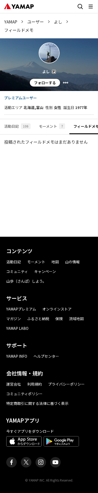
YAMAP (10, 22)
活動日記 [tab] (16, 126)
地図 (55, 261)
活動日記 (13, 261)
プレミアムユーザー (20, 97)
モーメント (36, 261)
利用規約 (34, 384)
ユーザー (35, 22)
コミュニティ (17, 271)
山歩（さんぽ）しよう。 (26, 281)
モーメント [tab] (51, 126)
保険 (59, 318)
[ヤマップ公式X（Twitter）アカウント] (26, 462)
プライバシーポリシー (66, 384)
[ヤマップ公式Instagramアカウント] (41, 462)
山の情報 (72, 261)
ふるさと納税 (38, 318)
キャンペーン (45, 271)
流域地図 (76, 318)
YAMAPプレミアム (21, 309)
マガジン (13, 318)
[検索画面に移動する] (80, 6)
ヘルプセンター (46, 356)
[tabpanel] (49, 186)
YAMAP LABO (17, 328)
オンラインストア (57, 309)
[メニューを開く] (90, 6)
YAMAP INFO (16, 356)
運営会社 (13, 384)
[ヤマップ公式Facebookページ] (11, 462)
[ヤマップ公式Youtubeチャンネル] (55, 462)
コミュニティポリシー (24, 393)
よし (58, 22)
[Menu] (65, 83)
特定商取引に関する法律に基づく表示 (37, 403)
